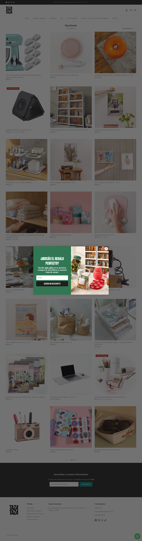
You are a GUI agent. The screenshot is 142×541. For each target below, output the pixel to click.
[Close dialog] (106, 249)
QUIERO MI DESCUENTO (52, 283)
